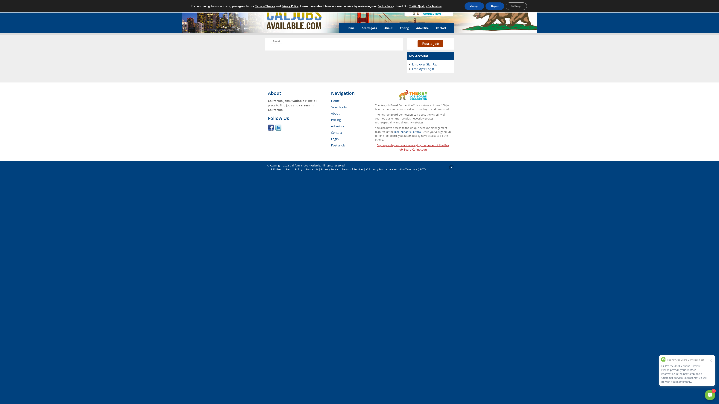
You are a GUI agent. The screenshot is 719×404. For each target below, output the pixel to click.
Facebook (271, 128)
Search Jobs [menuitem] (339, 107)
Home (350, 28)
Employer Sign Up (424, 64)
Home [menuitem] (335, 101)
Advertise (422, 28)
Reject (495, 6)
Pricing (404, 28)
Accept (474, 6)
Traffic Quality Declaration (425, 6)
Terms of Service (352, 169)
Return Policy (294, 169)
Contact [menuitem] (336, 133)
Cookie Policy (386, 6)
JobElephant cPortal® (407, 132)
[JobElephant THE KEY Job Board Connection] (413, 92)
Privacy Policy (330, 169)
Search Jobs (369, 28)
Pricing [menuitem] (336, 120)
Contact (441, 28)
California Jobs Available (305, 165)
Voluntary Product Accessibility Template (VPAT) (396, 169)
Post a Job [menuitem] (338, 145)
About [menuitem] (335, 113)
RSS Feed (276, 169)
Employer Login (423, 69)
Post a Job (430, 43)
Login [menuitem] (335, 139)
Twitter (278, 128)
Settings (516, 6)
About (388, 28)
